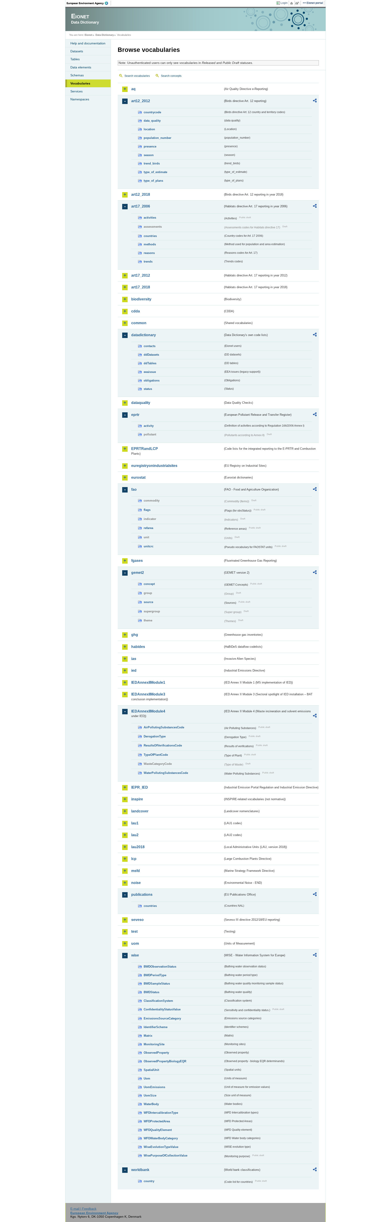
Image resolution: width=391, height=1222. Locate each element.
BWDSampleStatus (157, 983)
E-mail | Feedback (83, 1208)
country (149, 1181)
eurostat (138, 477)
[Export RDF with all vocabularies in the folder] (315, 101)
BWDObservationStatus (160, 966)
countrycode (152, 112)
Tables (75, 59)
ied (133, 670)
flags (147, 510)
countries (150, 236)
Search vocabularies (137, 76)
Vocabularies (80, 83)
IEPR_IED (139, 787)
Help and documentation (87, 43)
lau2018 (138, 847)
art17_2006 (140, 206)
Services (76, 91)
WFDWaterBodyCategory (161, 1138)
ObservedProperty (156, 1052)
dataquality (140, 403)
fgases (137, 561)
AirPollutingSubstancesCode (164, 727)
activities (150, 217)
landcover (139, 811)
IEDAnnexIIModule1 (148, 682)
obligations (152, 380)
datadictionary (143, 335)
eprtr (135, 415)
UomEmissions (154, 1087)
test (134, 931)
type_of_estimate (155, 172)
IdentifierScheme (155, 1027)
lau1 (134, 823)
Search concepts (171, 76)
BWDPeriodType (155, 975)
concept (149, 584)
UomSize (150, 1095)
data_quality (152, 120)
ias (133, 659)
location (149, 129)
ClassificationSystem (158, 1000)
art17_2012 (140, 275)
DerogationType (155, 736)
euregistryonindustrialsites (154, 466)
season (149, 155)
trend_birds (152, 163)
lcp (133, 859)
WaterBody (151, 1104)
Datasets (76, 51)
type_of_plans (153, 180)
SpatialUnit (151, 1070)
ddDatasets (151, 354)
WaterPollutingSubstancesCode (166, 773)
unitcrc (148, 546)
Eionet (88, 35)
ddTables (150, 363)
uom (135, 943)
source (148, 602)
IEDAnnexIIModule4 (148, 711)
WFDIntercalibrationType (161, 1112)
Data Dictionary (104, 35)
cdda (135, 311)
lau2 (134, 835)
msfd (135, 871)
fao (134, 489)
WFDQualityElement (158, 1130)
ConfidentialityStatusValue (162, 1009)
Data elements (80, 67)
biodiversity (141, 299)
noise (136, 883)
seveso (137, 920)
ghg (134, 635)
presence (150, 146)
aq (133, 89)
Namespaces (79, 99)
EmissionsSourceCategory (162, 1018)
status (148, 389)
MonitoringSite (154, 1044)
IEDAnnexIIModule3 (148, 694)
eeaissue (150, 372)
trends (148, 261)
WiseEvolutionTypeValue (161, 1147)
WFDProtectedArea (157, 1121)
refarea (148, 528)
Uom (147, 1078)
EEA (89, 3)
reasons (149, 253)
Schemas (77, 75)
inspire (137, 799)
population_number (157, 138)
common (138, 323)
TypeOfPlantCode (156, 754)
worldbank (140, 1170)
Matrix (148, 1035)
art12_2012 (140, 101)
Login (284, 3)
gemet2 (137, 573)
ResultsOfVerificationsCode (163, 745)
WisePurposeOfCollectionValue (165, 1155)
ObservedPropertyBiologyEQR (165, 1061)
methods (150, 244)
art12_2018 (140, 194)
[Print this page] (292, 3)
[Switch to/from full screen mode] (298, 3)
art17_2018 (140, 287)
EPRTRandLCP (144, 449)
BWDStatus (151, 992)
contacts (149, 346)
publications (142, 894)
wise (135, 955)
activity (149, 425)
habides (138, 647)
